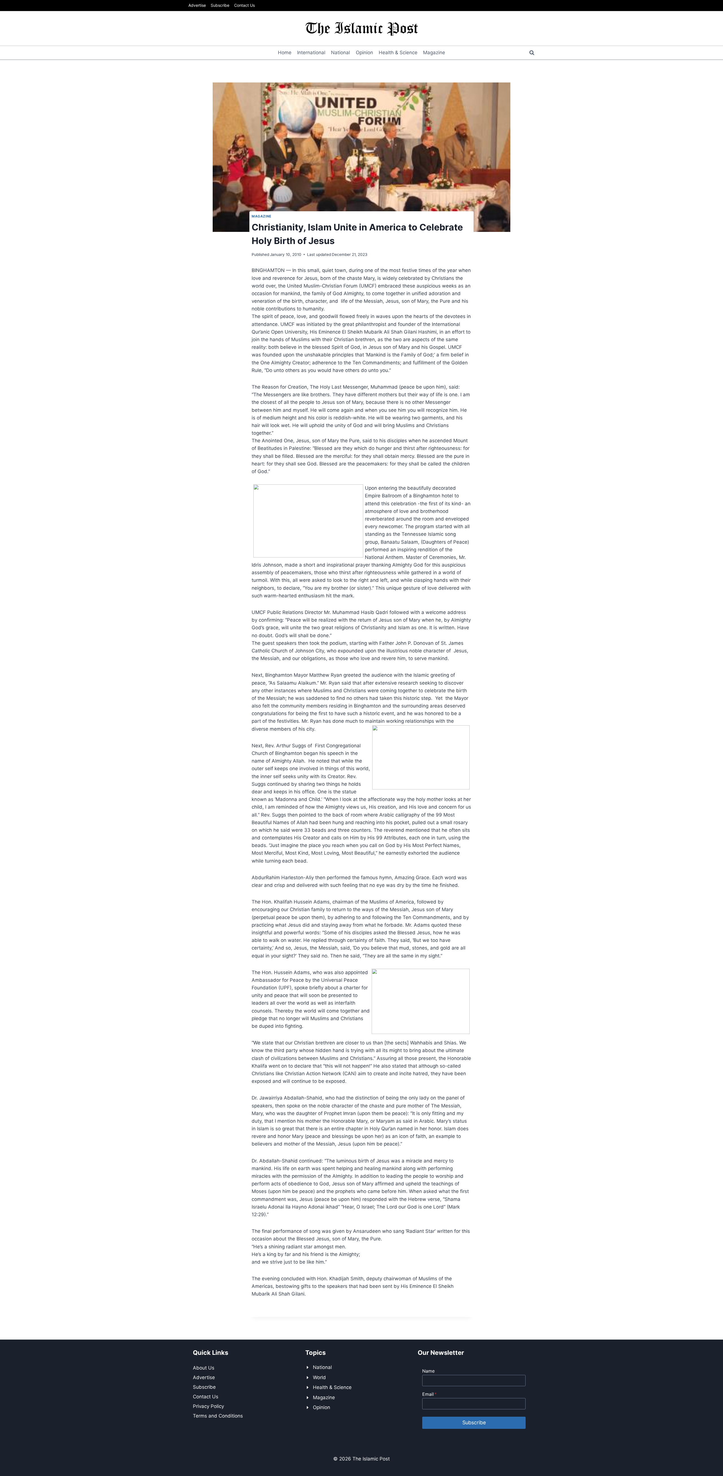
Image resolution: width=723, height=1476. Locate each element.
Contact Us (244, 5)
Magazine (434, 52)
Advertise (197, 5)
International (311, 52)
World (319, 1377)
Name (428, 1371)
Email (429, 1394)
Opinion (364, 52)
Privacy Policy (208, 1406)
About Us (203, 1368)
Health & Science (398, 52)
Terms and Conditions (218, 1416)
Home (284, 52)
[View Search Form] (532, 53)
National (340, 52)
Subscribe (220, 5)
